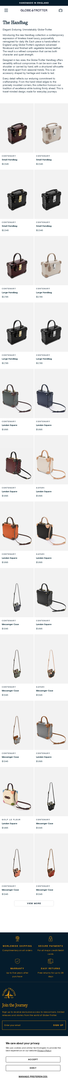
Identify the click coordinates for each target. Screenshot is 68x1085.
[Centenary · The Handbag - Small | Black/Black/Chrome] (51, 199)
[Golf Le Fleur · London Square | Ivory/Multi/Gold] (17, 796)
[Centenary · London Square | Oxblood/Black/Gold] (17, 465)
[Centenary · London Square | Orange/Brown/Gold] (17, 531)
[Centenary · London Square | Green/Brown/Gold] (17, 398)
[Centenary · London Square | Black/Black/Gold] (51, 597)
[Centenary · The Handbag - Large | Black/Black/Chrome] (51, 332)
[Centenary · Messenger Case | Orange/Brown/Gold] (17, 863)
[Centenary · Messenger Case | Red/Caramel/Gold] (51, 863)
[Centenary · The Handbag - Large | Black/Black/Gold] (17, 332)
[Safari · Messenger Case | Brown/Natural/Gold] (51, 664)
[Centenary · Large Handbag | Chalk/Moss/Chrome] (51, 265)
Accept (33, 1059)
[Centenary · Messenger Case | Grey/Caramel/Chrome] (17, 730)
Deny (33, 1068)
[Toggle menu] (6, 10)
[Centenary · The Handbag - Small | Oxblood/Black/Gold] (17, 133)
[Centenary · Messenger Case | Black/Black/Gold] (51, 796)
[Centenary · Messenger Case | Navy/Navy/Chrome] (17, 597)
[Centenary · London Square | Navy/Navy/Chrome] (51, 398)
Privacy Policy (44, 1050)
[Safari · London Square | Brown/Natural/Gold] (51, 531)
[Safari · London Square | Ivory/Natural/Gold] (51, 465)
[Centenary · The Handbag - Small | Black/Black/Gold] (17, 199)
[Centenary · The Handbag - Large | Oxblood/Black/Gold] (17, 265)
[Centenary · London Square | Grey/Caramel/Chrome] (51, 730)
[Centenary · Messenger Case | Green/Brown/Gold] (17, 664)
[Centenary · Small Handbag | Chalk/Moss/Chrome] (51, 133)
